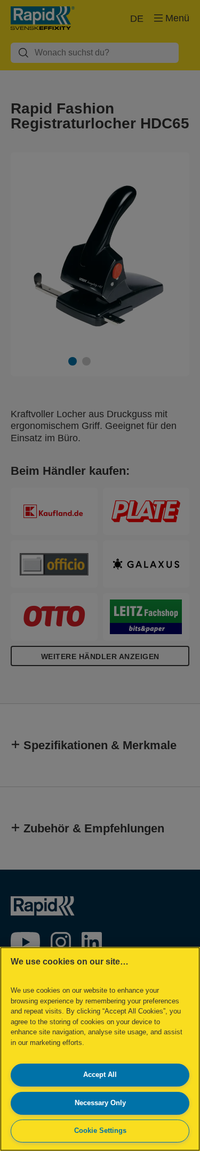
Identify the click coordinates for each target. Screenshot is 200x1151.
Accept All (100, 1075)
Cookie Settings (100, 1130)
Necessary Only (100, 1103)
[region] (100, 1049)
